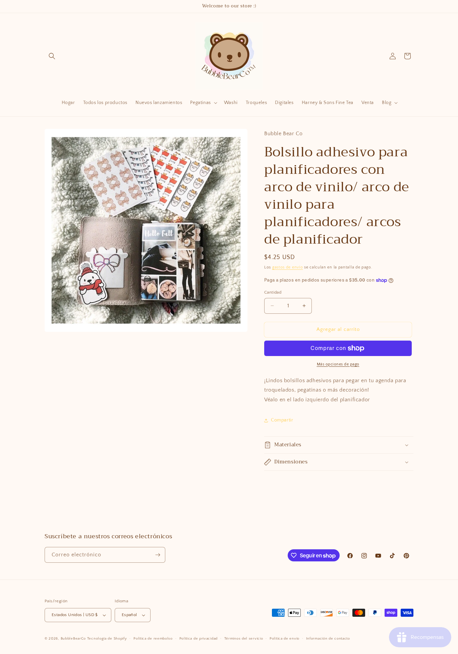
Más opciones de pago (338, 364)
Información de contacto (328, 639)
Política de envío (284, 639)
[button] (52, 56)
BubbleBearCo (73, 639)
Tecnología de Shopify (107, 639)
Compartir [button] (282, 420)
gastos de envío (287, 267)
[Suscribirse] (157, 555)
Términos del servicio (243, 639)
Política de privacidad (198, 639)
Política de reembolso (153, 639)
